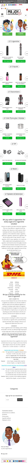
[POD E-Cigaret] (7, 49)
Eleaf (24, 230)
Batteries (20, 213)
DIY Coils (7, 163)
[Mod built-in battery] (7, 177)
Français (3, 8)
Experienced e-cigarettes (18, 235)
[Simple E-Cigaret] (21, 49)
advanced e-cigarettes (7, 235)
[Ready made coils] (21, 152)
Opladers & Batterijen (15, 194)
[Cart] (26, 15)
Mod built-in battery (7, 188)
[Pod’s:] (7, 100)
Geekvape (5, 232)
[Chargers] (7, 202)
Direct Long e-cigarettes (12, 239)
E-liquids (14, 67)
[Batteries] (21, 202)
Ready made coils (20, 163)
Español (5, 8)
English (1, 8)
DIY (14, 144)
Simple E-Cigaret (20, 61)
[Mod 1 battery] (21, 177)
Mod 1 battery (20, 188)
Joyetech (20, 230)
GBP (4, 6)
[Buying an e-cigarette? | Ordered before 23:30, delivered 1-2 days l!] (14, 12)
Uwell (16, 230)
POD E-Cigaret (7, 61)
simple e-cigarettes (20, 233)
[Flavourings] (21, 75)
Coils (7, 138)
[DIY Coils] (7, 152)
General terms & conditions (8, 412)
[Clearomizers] (21, 100)
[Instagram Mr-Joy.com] (22, 404)
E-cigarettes (14, 41)
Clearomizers (15, 92)
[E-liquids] (7, 75)
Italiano (7, 8)
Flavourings (20, 86)
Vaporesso (12, 230)
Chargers (7, 213)
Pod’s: (7, 111)
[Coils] (7, 126)
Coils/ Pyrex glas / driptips (14, 118)
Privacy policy (5, 416)
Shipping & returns (6, 420)
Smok (7, 230)
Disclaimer (4, 414)
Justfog (4, 230)
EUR (2, 6)
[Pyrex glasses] (21, 126)
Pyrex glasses (20, 138)
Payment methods (6, 418)
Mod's (14, 169)
